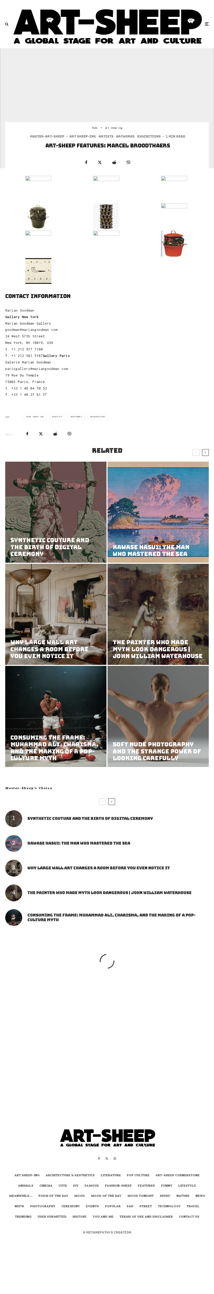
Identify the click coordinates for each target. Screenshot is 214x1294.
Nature (182, 1196)
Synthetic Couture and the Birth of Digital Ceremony (90, 818)
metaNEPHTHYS (100, 1232)
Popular (113, 1206)
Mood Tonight (140, 1196)
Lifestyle (187, 1186)
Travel (193, 1206)
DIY (76, 1186)
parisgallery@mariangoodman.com (36, 369)
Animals (25, 1186)
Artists (106, 136)
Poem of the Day (53, 1196)
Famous (92, 1186)
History (80, 1217)
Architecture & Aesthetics (70, 1175)
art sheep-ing (82, 136)
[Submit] (114, 162)
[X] (107, 1158)
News (200, 1196)
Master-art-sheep (47, 136)
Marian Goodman (19, 310)
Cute (62, 1186)
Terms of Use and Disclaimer (146, 1217)
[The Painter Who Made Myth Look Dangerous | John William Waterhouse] (158, 614)
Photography (42, 1206)
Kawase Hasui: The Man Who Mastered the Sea (78, 843)
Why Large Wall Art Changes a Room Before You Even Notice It (98, 868)
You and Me (103, 1217)
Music (165, 1196)
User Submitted (52, 1217)
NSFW (19, 1206)
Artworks (125, 136)
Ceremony (70, 1206)
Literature (111, 1175)
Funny (166, 1186)
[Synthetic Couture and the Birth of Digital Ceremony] (55, 512)
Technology (169, 1206)
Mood (79, 1196)
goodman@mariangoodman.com (31, 329)
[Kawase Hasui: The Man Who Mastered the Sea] (158, 512)
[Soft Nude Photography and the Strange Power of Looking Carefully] (158, 716)
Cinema (45, 1186)
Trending (23, 1217)
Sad (130, 1206)
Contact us (189, 1217)
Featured (146, 1186)
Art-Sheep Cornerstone (178, 1175)
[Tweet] (100, 162)
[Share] (86, 162)
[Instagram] (115, 1158)
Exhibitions (149, 136)
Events (92, 1206)
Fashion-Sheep (118, 1186)
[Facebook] (99, 1158)
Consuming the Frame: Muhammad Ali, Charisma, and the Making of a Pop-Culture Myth (111, 917)
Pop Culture (138, 1175)
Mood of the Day (106, 1196)
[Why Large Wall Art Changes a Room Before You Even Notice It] (55, 614)
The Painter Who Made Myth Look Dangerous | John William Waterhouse (109, 892)
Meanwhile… (20, 1196)
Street (145, 1206)
